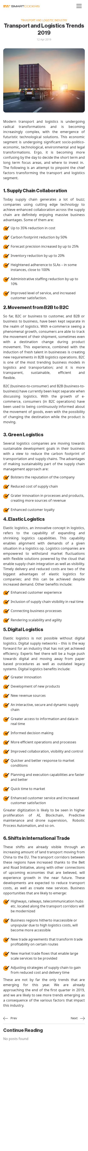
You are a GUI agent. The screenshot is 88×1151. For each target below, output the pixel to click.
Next (74, 1018)
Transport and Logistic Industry (44, 20)
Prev (13, 1018)
